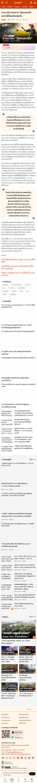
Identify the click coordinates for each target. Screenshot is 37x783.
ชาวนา (3, 288)
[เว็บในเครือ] (2, 2)
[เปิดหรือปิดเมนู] (31, 2)
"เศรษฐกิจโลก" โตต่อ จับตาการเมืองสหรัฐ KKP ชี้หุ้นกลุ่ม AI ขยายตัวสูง (17, 267)
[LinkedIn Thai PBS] (33, 757)
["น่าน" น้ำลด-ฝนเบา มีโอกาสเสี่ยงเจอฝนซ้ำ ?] (27, 687)
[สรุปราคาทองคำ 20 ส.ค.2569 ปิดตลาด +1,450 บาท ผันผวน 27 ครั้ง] (7, 568)
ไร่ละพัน (14, 291)
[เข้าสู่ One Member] (34, 2)
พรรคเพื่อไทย (5, 291)
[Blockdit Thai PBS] (29, 757)
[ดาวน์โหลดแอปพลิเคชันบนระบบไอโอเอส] (17, 732)
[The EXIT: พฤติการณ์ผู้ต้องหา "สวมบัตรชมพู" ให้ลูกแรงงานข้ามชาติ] (9, 687)
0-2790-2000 (7, 750)
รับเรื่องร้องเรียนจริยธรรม (25, 720)
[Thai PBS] (18, 2)
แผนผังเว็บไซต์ (4, 714)
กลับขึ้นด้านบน (29, 709)
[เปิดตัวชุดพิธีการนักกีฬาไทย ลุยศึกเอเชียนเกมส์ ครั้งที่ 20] (18, 366)
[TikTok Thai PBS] (25, 757)
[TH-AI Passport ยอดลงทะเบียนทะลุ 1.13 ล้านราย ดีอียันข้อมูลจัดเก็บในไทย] (18, 313)
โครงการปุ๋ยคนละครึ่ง (16, 285)
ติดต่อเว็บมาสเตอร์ (23, 717)
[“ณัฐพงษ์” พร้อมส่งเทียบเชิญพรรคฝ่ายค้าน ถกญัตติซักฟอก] (7, 449)
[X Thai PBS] (6, 757)
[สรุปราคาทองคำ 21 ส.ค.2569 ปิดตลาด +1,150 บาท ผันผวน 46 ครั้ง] (7, 431)
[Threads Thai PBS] (14, 757)
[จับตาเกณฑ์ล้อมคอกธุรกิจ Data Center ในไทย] (7, 606)
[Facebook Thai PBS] (2, 757)
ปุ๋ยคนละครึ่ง (5, 285)
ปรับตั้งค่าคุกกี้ (22, 723)
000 (27, 291)
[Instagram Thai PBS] (10, 757)
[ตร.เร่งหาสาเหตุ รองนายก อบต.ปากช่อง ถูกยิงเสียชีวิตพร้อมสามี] (7, 422)
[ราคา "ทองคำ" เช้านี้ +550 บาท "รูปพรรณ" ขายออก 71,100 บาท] (7, 559)
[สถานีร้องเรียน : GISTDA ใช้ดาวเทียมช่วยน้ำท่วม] (27, 668)
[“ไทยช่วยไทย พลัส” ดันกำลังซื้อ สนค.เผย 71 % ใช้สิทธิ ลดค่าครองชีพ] (18, 532)
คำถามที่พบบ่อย (5, 717)
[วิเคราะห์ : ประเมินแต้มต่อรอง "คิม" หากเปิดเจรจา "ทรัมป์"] (9, 650)
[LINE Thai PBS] (18, 757)
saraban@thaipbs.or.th (24, 754)
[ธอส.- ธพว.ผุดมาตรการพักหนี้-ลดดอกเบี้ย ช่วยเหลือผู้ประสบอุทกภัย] (7, 597)
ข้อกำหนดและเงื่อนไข (24, 714)
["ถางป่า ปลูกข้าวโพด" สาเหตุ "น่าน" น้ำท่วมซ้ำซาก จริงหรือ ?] (18, 629)
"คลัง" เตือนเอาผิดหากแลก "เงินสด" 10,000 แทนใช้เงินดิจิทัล (18, 260)
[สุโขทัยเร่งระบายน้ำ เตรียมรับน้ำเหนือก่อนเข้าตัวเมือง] (9, 668)
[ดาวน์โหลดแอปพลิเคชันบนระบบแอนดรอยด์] (17, 737)
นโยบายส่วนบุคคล (5, 720)
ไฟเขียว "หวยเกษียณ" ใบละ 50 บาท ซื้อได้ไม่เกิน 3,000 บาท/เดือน (18, 273)
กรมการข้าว (11, 288)
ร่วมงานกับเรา (4, 723)
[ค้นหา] (6, 2)
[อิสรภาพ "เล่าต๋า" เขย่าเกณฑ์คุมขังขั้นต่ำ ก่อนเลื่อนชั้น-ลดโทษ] (27, 650)
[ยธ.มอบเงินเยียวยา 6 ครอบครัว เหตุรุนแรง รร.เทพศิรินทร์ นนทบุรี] (18, 392)
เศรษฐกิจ (4, 19)
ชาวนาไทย (27, 285)
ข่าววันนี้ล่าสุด (13, 294)
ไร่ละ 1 (21, 291)
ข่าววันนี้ (4, 294)
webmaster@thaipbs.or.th (15, 752)
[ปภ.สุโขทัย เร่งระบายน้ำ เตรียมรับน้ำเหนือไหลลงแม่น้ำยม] (18, 339)
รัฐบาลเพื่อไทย (21, 288)
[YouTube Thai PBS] (21, 757)
